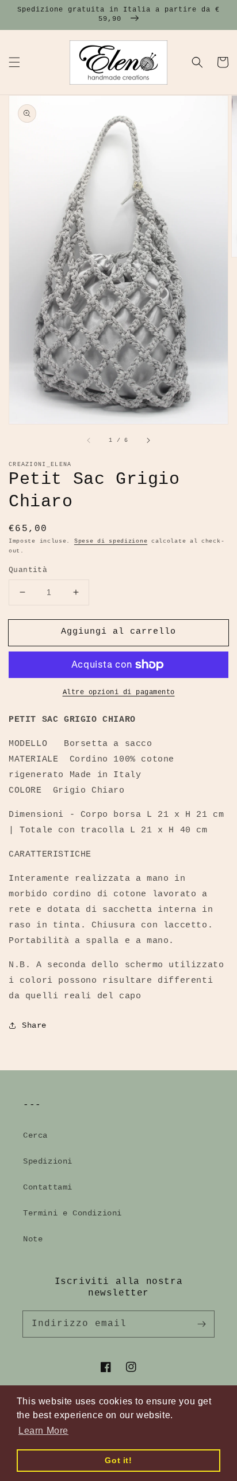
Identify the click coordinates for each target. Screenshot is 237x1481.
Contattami (47, 1187)
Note (33, 1239)
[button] (14, 62)
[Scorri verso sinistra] (89, 440)
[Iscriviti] (201, 1323)
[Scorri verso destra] (147, 440)
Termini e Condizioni (72, 1213)
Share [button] (34, 1025)
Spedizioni (47, 1161)
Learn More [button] (43, 1430)
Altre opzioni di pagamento (119, 692)
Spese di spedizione (110, 541)
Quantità (28, 570)
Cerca (35, 1135)
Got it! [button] (118, 1460)
